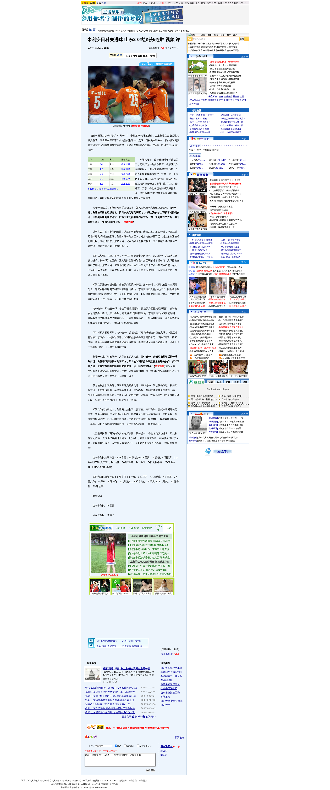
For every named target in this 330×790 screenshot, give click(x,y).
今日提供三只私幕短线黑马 (233, 118)
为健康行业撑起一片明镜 (201, 257)
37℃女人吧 (234, 168)
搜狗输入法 (36, 780)
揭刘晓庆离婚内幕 (217, 299)
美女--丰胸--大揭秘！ (199, 118)
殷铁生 (215, 100)
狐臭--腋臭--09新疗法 (230, 257)
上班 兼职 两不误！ (198, 250)
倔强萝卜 (214, 187)
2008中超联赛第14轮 (147, 31)
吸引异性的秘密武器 (230, 243)
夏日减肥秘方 (220, 47)
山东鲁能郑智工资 (170, 692)
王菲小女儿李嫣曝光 (218, 376)
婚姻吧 (212, 168)
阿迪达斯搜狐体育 (106, 31)
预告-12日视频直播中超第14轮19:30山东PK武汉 (111, 687)
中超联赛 (131, 31)
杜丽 (242, 96)
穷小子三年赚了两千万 (200, 122)
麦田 (221, 187)
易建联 (236, 96)
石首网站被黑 (194, 47)
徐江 (212, 69)
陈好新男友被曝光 (237, 306)
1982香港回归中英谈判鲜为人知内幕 (227, 201)
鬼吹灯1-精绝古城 (204, 271)
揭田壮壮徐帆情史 (197, 296)
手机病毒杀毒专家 (204, 274)
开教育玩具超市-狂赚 (199, 129)
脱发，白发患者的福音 (231, 132)
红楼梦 (239, 267)
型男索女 (213, 432)
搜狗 (236, 3)
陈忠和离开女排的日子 (224, 82)
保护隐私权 (98, 780)
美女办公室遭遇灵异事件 (201, 341)
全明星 (227, 100)
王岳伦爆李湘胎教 (201, 358)
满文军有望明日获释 (219, 210)
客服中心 (77, 780)
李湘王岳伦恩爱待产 (219, 217)
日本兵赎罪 (234, 43)
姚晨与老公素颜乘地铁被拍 (202, 330)
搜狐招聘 (57, 780)
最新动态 (185, 31)
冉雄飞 (213, 79)
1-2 (101, 169)
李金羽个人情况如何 (171, 672)
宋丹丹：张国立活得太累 (221, 206)
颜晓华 (213, 75)
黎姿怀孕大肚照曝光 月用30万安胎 (226, 220)
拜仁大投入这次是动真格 (225, 65)
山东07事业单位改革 (172, 700)
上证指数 (194, 160)
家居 (181, 3)
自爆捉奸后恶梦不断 (197, 229)
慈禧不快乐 (221, 50)
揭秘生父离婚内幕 (238, 296)
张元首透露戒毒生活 (231, 354)
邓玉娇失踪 (210, 43)
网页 (210, 35)
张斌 (212, 89)
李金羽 (192, 150)
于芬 (237, 100)
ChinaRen (228, 3)
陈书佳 (213, 86)
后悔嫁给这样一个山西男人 (230, 428)
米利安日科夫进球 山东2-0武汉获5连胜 (125, 39)
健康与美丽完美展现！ (200, 253)
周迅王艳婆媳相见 (217, 303)
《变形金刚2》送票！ (203, 354)
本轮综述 (105, 189)
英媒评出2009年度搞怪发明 (231, 421)
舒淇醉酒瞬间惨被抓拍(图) (231, 330)
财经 (162, 3)
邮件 (198, 3)
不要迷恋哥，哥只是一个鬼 (230, 418)
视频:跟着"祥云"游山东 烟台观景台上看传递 (126, 668)
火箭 (230, 96)
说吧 (220, 3)
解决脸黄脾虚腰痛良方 (231, 250)
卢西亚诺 (207, 150)
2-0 (101, 174)
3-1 (101, 164)
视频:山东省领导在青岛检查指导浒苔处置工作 (109, 700)
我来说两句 (153, 48)
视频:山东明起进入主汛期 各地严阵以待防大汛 (110, 712)
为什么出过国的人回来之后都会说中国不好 (218, 437)
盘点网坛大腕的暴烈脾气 (201, 337)
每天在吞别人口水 (197, 433)
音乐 (222, 35)
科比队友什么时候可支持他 (229, 75)
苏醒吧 (193, 164)
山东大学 (165, 705)
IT (166, 3)
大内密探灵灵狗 (217, 190)
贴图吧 (193, 168)
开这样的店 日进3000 (200, 247)
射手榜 (98, 189)
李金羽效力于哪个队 (171, 676)
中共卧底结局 (209, 50)
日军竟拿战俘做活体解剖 (201, 334)
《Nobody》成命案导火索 (202, 344)
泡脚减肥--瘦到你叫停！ (232, 253)
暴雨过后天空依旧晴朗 (225, 441)
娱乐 (153, 3)
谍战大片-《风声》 (197, 194)
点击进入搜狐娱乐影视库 (230, 348)
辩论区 (164, 755)
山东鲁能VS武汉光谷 (169, 31)
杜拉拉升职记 (219, 267)
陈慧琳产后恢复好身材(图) (202, 320)
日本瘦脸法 (232, 47)
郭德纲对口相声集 (204, 267)
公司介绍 (123, 780)
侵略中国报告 (233, 50)
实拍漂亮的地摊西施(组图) (231, 334)
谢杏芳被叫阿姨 (224, 86)
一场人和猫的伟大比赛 (224, 89)
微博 (209, 3)
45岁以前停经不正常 (230, 247)
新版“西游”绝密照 (198, 376)
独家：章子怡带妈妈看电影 (231, 317)
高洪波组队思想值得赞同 (228, 72)
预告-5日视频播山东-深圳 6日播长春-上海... (108, 704)
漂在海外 (193, 437)
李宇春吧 (213, 160)
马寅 (212, 82)
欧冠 (242, 100)
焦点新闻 (213, 418)
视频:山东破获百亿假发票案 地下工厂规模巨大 (110, 691)
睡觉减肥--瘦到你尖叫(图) (201, 243)
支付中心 (47, 780)
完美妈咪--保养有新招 (231, 115)
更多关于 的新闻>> (139, 716)
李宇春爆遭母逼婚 (197, 303)
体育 (145, 3)
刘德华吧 (213, 164)
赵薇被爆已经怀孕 (197, 299)
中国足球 (120, 31)
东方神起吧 (234, 164)
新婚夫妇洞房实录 (170, 684)
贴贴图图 (213, 421)
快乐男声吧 (234, 160)
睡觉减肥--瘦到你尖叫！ (201, 132)
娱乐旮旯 (213, 425)
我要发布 (179, 737)
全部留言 (114, 189)
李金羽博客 (167, 680)
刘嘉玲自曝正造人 (217, 306)
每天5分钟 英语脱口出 (231, 129)
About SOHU (111, 780)
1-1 (101, 183)
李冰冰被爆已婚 (218, 296)
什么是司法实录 (169, 688)
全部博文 (143, 780)
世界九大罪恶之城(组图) (230, 337)
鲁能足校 (165, 696)
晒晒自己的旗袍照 (206, 441)
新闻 (140, 3)
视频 (192, 3)
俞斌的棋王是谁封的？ (227, 93)
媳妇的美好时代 (230, 187)
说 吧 (206, 138)
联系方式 (87, 780)
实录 (128, 164)
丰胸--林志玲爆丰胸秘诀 (201, 240)
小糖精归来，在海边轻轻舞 (230, 432)
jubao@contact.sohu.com (95, 787)
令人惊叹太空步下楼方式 (233, 358)
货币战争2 (237, 271)
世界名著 (217, 271)
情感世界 (213, 428)
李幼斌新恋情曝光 (237, 299)
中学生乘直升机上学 (197, 76)
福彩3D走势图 (238, 274)
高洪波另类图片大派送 (224, 69)
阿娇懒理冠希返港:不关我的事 (223, 224)
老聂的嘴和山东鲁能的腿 (228, 79)
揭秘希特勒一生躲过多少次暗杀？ (225, 197)
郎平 (221, 100)
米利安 (215, 150)
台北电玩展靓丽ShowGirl (201, 351)
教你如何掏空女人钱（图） (233, 122)
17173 (243, 3)
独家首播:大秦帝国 (218, 180)
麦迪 (232, 100)
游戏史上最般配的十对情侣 (231, 351)
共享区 (192, 274)
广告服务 (67, 780)
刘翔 (210, 100)
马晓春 (213, 93)
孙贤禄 (213, 72)
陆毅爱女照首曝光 (237, 303)
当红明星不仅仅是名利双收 (230, 425)
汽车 (170, 3)
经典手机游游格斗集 (222, 274)
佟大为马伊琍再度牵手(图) (231, 320)
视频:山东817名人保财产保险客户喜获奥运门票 (110, 696)
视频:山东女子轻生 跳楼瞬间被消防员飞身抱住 (110, 708)
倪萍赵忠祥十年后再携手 (230, 324)
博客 (203, 3)
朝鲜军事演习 (222, 43)
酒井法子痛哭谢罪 (238, 376)
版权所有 (114, 784)
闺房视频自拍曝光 (197, 212)
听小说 (192, 271)
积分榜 (91, 189)
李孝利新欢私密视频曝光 (230, 341)
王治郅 (204, 100)
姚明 (226, 96)
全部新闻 (133, 780)
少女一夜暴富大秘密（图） (233, 125)
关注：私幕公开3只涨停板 (202, 115)
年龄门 (197, 104)
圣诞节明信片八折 (197, 306)
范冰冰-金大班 (233, 180)
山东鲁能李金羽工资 (171, 667)
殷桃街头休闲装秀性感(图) (202, 324)
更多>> (244, 56)
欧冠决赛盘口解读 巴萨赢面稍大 (224, 62)
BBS (214, 3)
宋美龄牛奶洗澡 (195, 50)
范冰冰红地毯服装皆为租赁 (202, 327)
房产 (176, 3)
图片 (229, 35)
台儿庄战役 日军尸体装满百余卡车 (225, 194)
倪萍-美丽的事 (232, 190)
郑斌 (199, 150)
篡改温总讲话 (207, 47)
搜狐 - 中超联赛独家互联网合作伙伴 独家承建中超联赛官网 (137, 728)
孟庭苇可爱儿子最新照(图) (231, 344)
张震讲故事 (231, 267)
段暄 (212, 65)
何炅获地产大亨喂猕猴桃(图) (203, 317)
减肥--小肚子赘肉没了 (231, 240)
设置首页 (25, 780)
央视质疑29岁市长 (196, 43)
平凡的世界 (226, 271)
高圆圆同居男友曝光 (197, 93)
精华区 (164, 751)
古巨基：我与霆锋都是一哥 (222, 227)
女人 (187, 3)
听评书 (192, 267)
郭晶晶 (197, 100)
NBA (221, 96)
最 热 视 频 (202, 174)
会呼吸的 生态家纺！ (199, 125)
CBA (191, 100)
